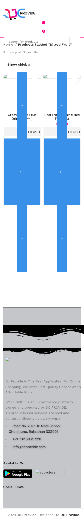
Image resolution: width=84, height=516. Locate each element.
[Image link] (29, 365)
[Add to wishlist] (35, 80)
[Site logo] (19, 14)
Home (8, 44)
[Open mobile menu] (42, 4)
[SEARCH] (74, 41)
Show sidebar (19, 64)
